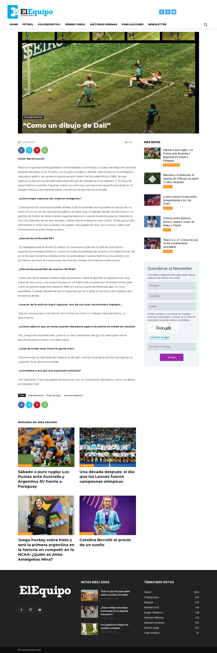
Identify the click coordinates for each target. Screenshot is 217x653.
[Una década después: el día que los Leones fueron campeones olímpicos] (108, 447)
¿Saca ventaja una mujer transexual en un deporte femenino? (114, 611)
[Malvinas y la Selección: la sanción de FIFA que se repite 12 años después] (152, 178)
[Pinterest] (37, 150)
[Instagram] (167, 12)
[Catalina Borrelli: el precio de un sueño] (108, 515)
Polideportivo (33, 117)
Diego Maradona (36, 395)
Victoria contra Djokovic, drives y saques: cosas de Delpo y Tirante (178, 222)
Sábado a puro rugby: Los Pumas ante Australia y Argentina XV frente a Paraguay (43, 479)
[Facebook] (161, 12)
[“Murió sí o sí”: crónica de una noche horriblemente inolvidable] (152, 243)
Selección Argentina (73, 395)
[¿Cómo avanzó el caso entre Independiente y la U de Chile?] (152, 200)
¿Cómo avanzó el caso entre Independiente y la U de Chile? (180, 200)
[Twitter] (29, 150)
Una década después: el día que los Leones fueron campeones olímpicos (107, 477)
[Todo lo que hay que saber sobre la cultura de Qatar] (89, 596)
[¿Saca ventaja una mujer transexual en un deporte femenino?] (89, 612)
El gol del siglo (54, 395)
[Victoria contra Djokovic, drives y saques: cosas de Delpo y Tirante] (152, 221)
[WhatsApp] (44, 150)
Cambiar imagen (160, 337)
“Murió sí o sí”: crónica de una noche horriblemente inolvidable (180, 243)
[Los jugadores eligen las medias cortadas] (89, 629)
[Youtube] (173, 12)
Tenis (166, 230)
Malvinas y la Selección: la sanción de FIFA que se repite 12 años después (181, 178)
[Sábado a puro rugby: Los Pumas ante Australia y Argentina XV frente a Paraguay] (46, 447)
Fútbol (167, 186)
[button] (205, 24)
